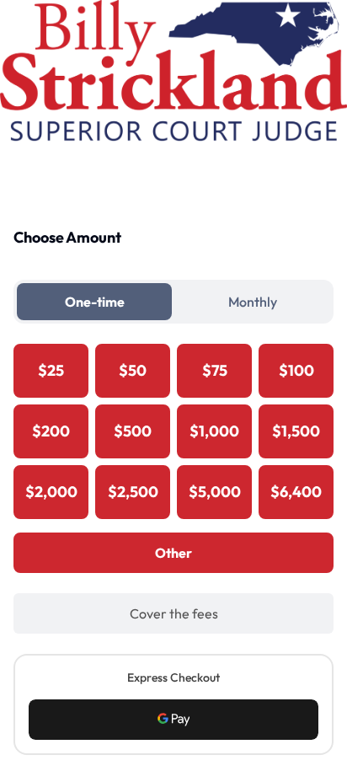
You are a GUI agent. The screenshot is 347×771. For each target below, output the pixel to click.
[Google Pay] (173, 719)
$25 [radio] (51, 370)
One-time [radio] (95, 301)
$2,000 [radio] (51, 491)
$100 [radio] (296, 370)
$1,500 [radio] (296, 431)
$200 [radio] (51, 431)
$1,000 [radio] (214, 431)
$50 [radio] (133, 370)
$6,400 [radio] (296, 491)
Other (173, 552)
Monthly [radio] (252, 301)
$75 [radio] (214, 370)
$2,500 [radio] (133, 491)
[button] (173, 719)
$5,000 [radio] (215, 491)
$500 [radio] (133, 431)
